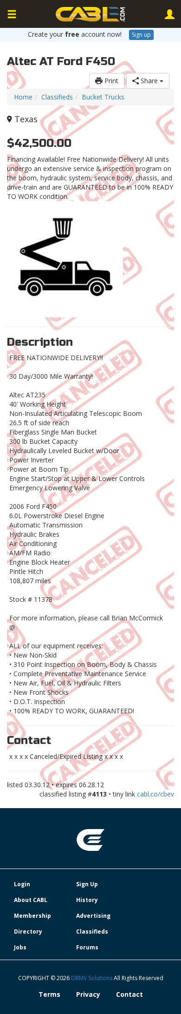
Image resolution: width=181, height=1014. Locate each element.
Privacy (88, 994)
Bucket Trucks (103, 96)
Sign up (141, 35)
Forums (87, 947)
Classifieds (57, 96)
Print (110, 80)
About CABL (30, 900)
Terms (49, 994)
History (87, 900)
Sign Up (87, 884)
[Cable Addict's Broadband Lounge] (90, 14)
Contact (129, 994)
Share (149, 80)
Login (22, 884)
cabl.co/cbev (155, 794)
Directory (28, 931)
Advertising (93, 916)
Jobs (20, 947)
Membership (32, 916)
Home (23, 96)
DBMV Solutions (92, 978)
